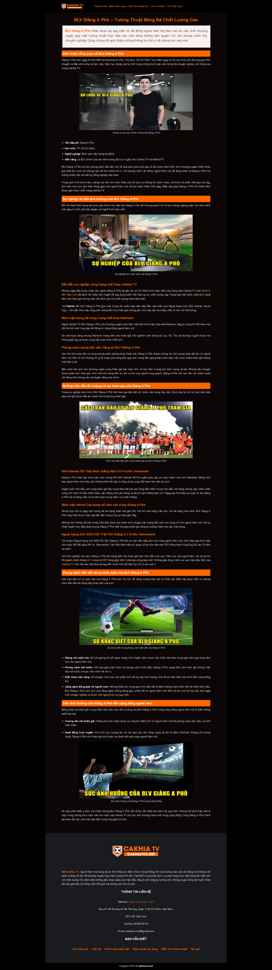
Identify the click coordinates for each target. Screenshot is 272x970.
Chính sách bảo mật (116, 948)
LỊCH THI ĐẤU (158, 6)
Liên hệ (96, 948)
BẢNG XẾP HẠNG (118, 6)
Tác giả (195, 948)
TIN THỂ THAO (174, 6)
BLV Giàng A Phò (77, 31)
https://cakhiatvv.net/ (141, 901)
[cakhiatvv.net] (76, 6)
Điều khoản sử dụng (145, 948)
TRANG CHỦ (100, 6)
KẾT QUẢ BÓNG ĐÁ (138, 6)
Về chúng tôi (80, 948)
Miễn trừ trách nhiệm (174, 948)
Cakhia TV (68, 564)
